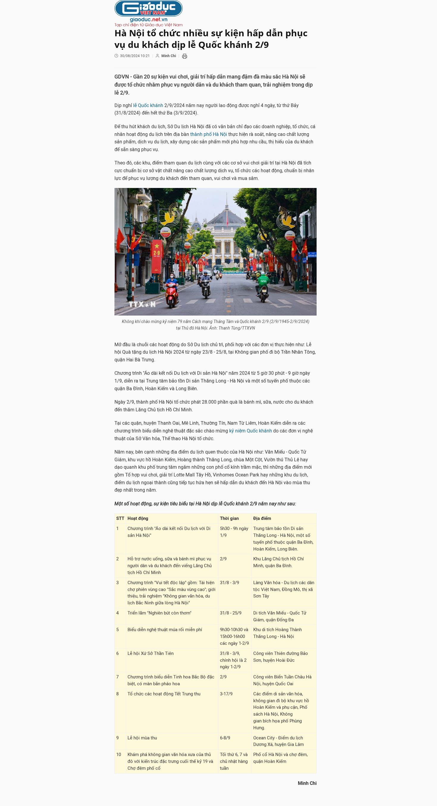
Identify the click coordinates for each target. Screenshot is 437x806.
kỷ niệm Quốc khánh (250, 431)
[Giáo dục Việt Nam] (215, 13)
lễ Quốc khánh (148, 105)
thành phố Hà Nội (208, 134)
